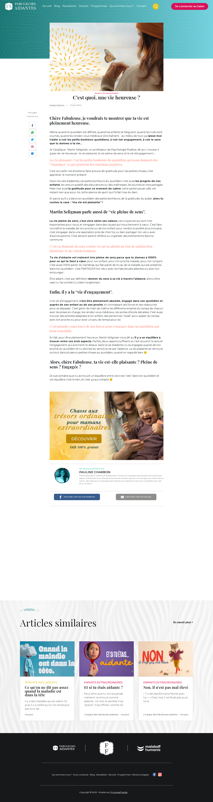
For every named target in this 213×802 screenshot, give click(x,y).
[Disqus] (106, 549)
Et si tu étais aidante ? (103, 687)
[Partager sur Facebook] (32, 125)
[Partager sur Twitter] (32, 139)
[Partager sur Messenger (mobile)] (32, 153)
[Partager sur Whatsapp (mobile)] (32, 132)
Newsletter (101, 775)
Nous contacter (81, 775)
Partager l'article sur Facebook (79, 497)
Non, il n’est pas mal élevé (165, 687)
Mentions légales (140, 775)
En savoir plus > (183, 622)
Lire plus (29, 714)
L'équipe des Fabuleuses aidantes (101, 714)
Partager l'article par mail (138, 497)
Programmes (124, 775)
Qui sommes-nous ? (62, 775)
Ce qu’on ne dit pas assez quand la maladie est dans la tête (46, 691)
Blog (92, 775)
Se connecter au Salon (189, 6)
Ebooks (112, 775)
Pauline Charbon (57, 105)
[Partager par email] (32, 146)
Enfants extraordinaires (107, 93)
